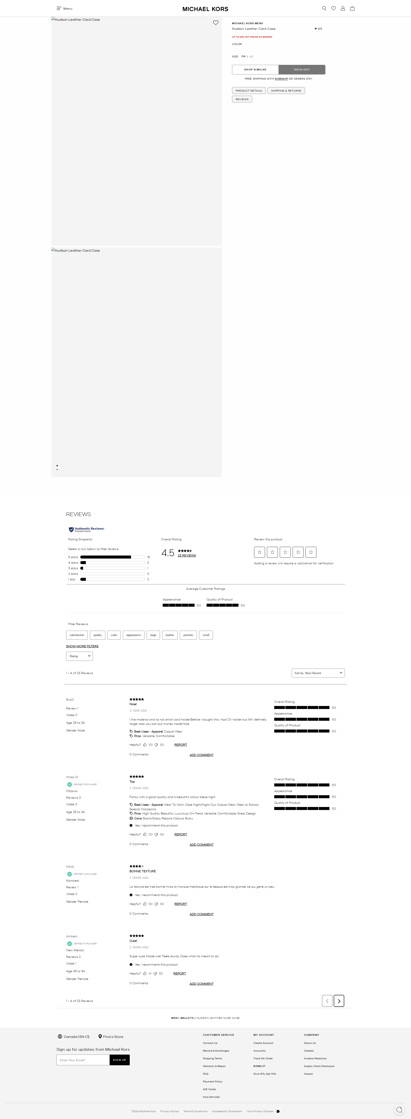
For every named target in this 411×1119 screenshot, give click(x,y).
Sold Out (302, 69)
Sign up (119, 1060)
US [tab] (251, 56)
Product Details (249, 90)
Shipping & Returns (286, 90)
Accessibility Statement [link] (227, 1111)
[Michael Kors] (205, 8)
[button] (399, 1110)
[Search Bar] (324, 8)
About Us (310, 1043)
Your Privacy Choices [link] (260, 1111)
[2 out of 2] (57, 469)
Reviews (242, 99)
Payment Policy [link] (213, 1081)
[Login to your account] (343, 8)
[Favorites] (333, 8)
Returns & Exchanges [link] (216, 1050)
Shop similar (255, 69)
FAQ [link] (205, 1073)
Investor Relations (315, 1058)
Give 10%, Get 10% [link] (264, 1073)
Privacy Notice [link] (169, 1111)
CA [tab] (243, 56)
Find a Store (113, 1036)
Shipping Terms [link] (212, 1058)
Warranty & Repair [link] (214, 1066)
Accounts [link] (259, 1050)
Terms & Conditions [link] (195, 1111)
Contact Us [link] (210, 1043)
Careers (309, 1050)
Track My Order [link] (263, 1058)
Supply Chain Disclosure (319, 1066)
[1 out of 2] (57, 465)
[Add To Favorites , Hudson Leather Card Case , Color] (215, 22)
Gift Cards (209, 1089)
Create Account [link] (263, 1043)
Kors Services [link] (211, 1096)
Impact (308, 1073)
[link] (259, 1066)
